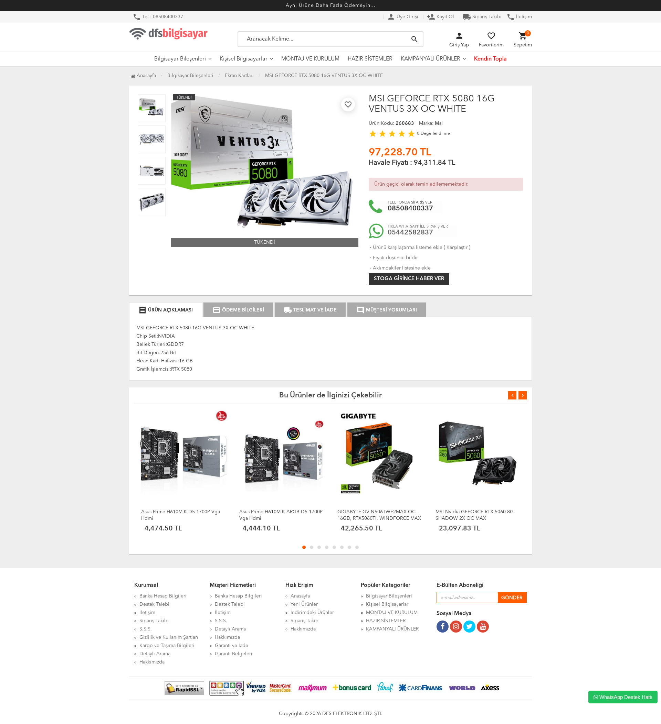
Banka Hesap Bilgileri (163, 596)
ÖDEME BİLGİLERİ (238, 310)
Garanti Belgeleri (233, 653)
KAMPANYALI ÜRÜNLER (430, 59)
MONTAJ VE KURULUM (310, 59)
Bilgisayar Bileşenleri (180, 59)
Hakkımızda (152, 662)
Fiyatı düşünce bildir (393, 257)
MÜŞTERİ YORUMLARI (386, 310)
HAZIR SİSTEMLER (370, 59)
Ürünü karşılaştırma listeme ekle (405, 247)
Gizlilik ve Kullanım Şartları (168, 637)
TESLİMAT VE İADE (310, 310)
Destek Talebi (154, 604)
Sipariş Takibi (482, 16)
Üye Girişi (402, 16)
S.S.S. (145, 629)
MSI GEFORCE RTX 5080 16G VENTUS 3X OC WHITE (324, 75)
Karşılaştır (457, 247)
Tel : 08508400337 (158, 16)
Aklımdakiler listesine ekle (400, 268)
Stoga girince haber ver (409, 279)
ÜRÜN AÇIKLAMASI (165, 310)
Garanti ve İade (231, 645)
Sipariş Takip (304, 620)
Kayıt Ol (440, 16)
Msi (439, 123)
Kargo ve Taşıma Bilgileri (167, 645)
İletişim (519, 16)
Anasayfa (145, 75)
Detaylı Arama (154, 653)
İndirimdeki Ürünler (312, 612)
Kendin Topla (490, 59)
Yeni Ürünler (304, 604)
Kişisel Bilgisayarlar (243, 59)
